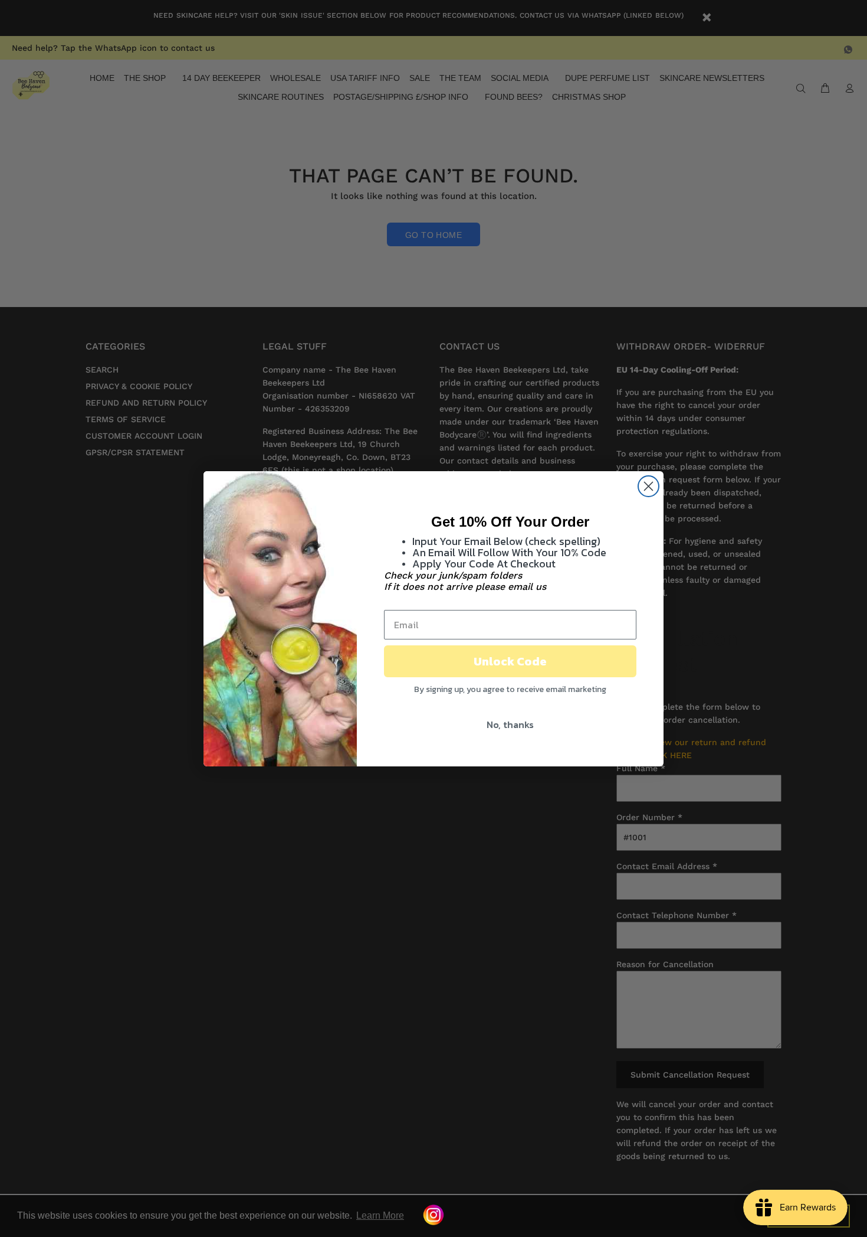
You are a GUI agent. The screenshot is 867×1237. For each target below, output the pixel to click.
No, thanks (510, 724)
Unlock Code (510, 661)
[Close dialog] (648, 486)
